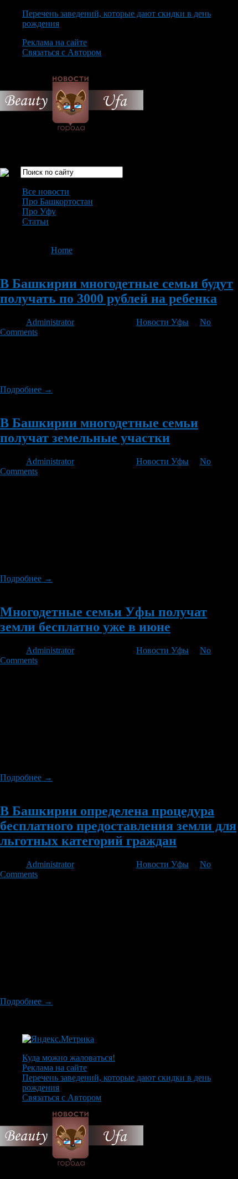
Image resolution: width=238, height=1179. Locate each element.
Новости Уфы (162, 322)
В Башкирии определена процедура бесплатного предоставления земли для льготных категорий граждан (118, 826)
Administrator (50, 322)
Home (62, 250)
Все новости (45, 191)
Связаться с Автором (61, 52)
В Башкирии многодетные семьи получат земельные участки (99, 430)
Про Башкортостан (57, 201)
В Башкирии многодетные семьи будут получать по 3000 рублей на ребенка (116, 291)
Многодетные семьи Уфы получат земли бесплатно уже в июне (103, 619)
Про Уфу (39, 211)
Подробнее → (26, 389)
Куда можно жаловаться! (68, 1057)
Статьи (35, 221)
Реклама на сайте (54, 42)
